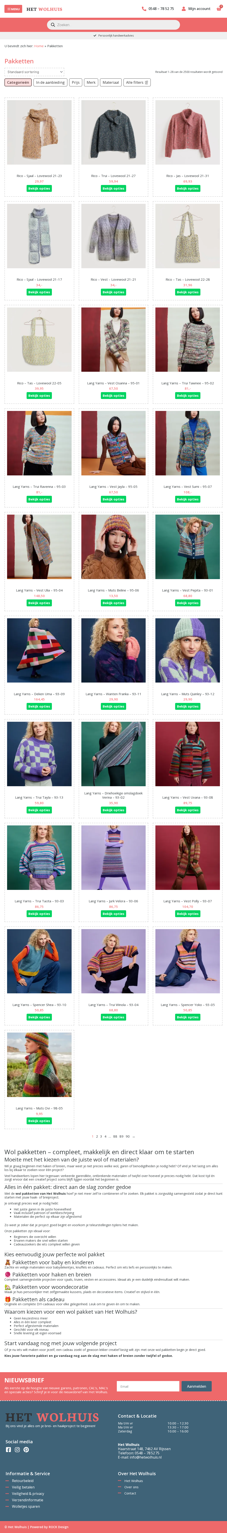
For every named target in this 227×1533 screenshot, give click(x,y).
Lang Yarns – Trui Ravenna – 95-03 (39, 486)
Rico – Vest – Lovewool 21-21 (113, 279)
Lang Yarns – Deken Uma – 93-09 (39, 694)
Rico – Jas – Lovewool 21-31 (187, 175)
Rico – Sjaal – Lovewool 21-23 (39, 175)
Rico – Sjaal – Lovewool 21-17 (39, 279)
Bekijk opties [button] (39, 188)
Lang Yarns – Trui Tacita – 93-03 (39, 901)
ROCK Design (58, 1527)
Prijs (76, 82)
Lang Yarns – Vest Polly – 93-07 (187, 901)
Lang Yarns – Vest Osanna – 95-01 (113, 383)
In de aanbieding (50, 82)
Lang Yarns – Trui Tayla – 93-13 (39, 797)
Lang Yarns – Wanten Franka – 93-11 (113, 694)
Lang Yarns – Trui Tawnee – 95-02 (187, 383)
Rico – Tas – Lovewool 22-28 (188, 279)
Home (39, 46)
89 (121, 1136)
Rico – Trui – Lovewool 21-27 (113, 175)
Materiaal (111, 82)
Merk (91, 82)
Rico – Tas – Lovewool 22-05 (39, 383)
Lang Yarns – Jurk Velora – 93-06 (113, 901)
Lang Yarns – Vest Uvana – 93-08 (187, 797)
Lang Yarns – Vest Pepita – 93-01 (187, 590)
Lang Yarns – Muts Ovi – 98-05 (39, 1108)
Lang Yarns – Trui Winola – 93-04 (113, 1004)
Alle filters (134, 82)
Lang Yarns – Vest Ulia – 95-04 (39, 590)
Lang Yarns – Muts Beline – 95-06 (113, 590)
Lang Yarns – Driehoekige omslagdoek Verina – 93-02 (113, 795)
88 (115, 1136)
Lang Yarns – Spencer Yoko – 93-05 (188, 1004)
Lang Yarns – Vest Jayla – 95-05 (113, 486)
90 (128, 1136)
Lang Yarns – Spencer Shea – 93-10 (39, 1004)
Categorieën (18, 82)
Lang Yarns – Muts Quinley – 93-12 (187, 694)
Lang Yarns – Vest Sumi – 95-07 (188, 486)
